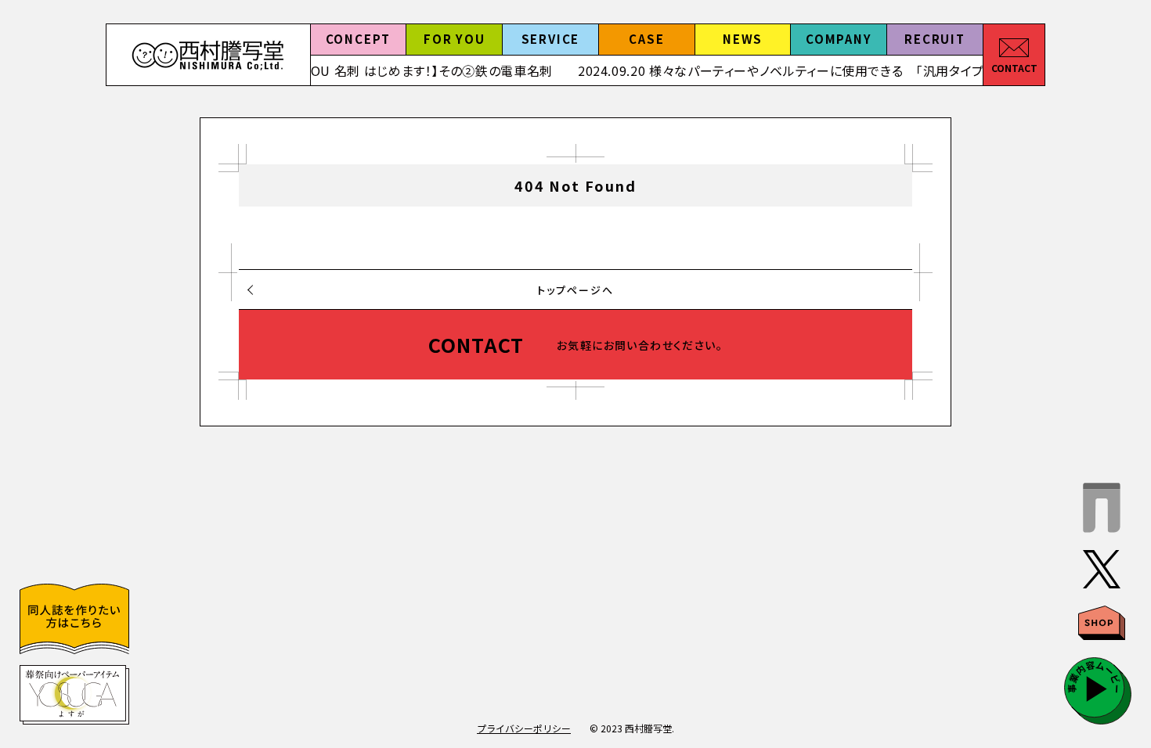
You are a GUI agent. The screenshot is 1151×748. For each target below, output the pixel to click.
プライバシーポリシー (524, 728)
